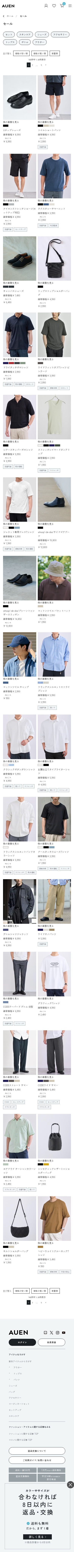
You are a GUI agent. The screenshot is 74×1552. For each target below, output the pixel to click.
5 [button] (41, 64)
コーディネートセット (19, 1403)
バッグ (12, 1391)
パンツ (16, 1379)
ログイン (22, 1342)
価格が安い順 (21, 53)
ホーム (10, 16)
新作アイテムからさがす (20, 1361)
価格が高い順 (39, 53)
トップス (17, 1373)
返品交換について (37, 1450)
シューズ (13, 1385)
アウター (17, 1367)
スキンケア (14, 1415)
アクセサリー (15, 1397)
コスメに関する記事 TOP (20, 1439)
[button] (45, 65)
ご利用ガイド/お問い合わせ (37, 1460)
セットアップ (15, 1409)
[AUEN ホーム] (8, 5)
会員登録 (51, 1342)
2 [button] (32, 64)
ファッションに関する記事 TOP (23, 1433)
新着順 (55, 53)
